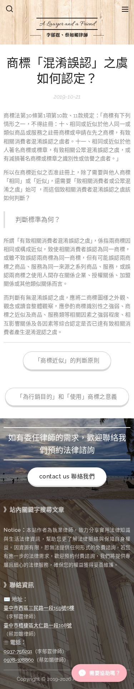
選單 (125, 9)
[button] (9, 9)
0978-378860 (19, 660)
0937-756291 (18, 651)
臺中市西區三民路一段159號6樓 (39, 608)
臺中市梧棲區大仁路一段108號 (38, 625)
